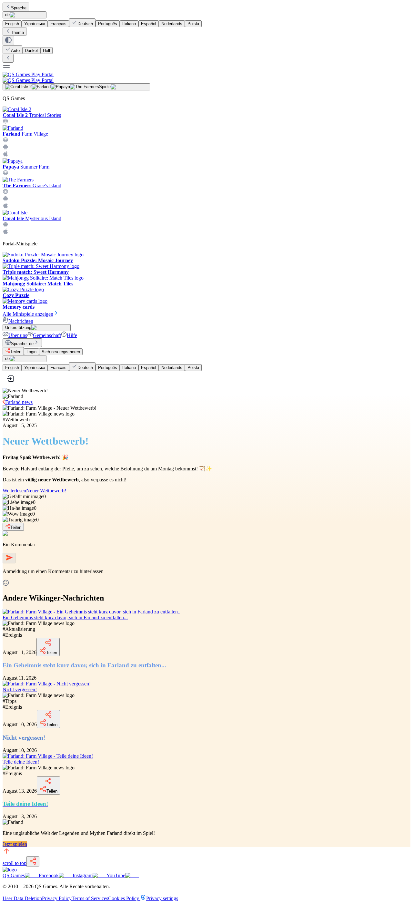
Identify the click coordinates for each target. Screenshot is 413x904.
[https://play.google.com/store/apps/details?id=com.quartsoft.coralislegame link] (5, 225)
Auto (15, 50)
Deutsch (85, 23)
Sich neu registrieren (61, 351)
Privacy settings (162, 898)
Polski (193, 23)
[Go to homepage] (206, 77)
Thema (17, 32)
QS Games (14, 875)
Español (148, 23)
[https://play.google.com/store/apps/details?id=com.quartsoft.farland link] (5, 148)
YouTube (115, 875)
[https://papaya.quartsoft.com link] (5, 174)
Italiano (129, 23)
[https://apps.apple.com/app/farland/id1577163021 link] (5, 155)
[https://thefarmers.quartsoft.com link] (5, 192)
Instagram (83, 875)
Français (58, 23)
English (12, 23)
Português (107, 23)
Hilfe (72, 335)
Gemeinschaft (47, 335)
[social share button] (32, 861)
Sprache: (22, 343)
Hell (46, 50)
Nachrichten (20, 321)
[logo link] (10, 869)
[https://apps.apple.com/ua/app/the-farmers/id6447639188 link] (5, 207)
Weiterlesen (34, 490)
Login (31, 351)
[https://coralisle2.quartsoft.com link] (5, 122)
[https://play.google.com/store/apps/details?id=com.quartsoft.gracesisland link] (5, 199)
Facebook (49, 875)
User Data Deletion (22, 898)
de (7, 14)
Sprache (18, 7)
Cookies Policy (124, 898)
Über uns (17, 335)
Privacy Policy (57, 898)
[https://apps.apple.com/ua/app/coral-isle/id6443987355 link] (5, 232)
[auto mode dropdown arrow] (8, 40)
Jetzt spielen (15, 844)
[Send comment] (9, 558)
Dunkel (31, 50)
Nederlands (171, 23)
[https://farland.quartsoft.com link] (5, 141)
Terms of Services (90, 898)
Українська (34, 23)
